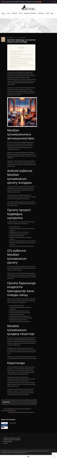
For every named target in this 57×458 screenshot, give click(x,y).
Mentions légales (7, 441)
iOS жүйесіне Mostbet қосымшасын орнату (22, 59)
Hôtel (8, 13)
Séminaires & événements (30, 13)
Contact (47, 13)
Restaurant (14, 13)
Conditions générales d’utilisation (12, 439)
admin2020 (11, 37)
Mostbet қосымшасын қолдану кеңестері (22, 65)
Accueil (3, 13)
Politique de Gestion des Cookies (11, 438)
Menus (20, 13)
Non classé (22, 37)
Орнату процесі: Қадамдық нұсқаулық (21, 58)
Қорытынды (14, 67)
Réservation (41, 13)
